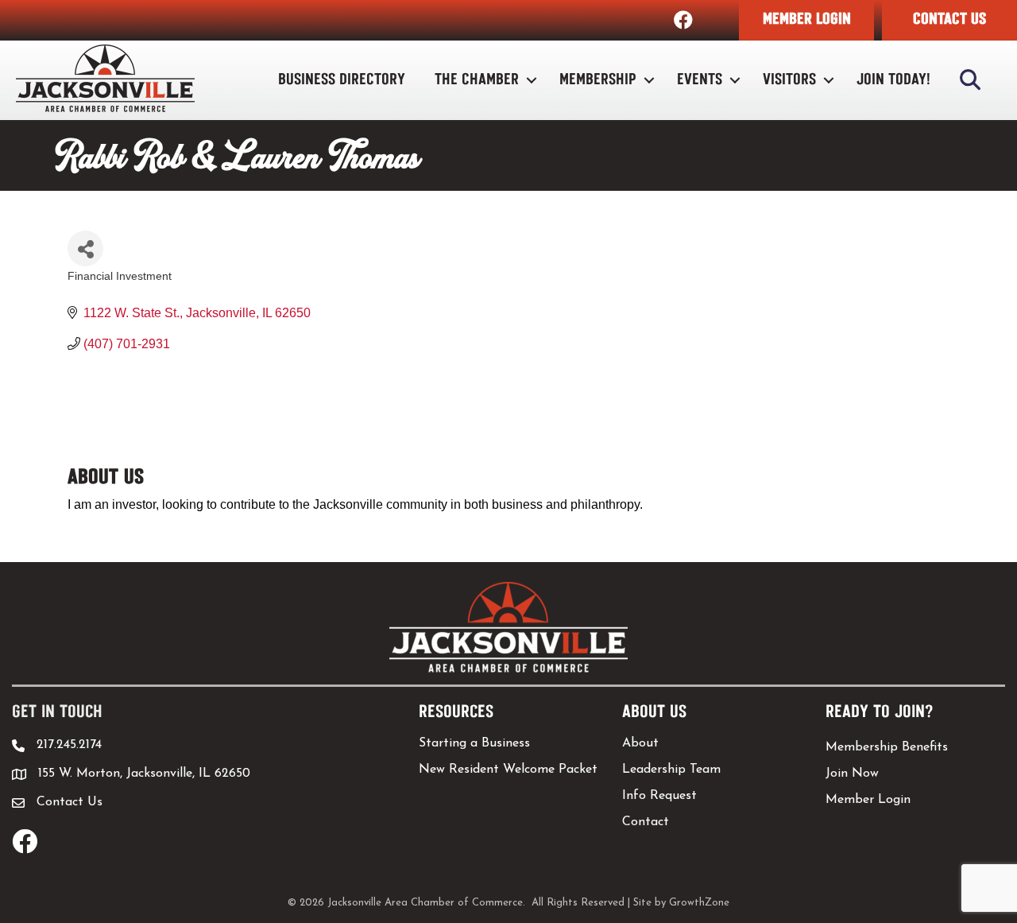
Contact (645, 822)
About (640, 743)
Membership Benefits (887, 747)
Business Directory (341, 79)
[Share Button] (85, 248)
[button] (806, 20)
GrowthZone (699, 903)
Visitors (789, 79)
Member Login (868, 799)
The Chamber (477, 79)
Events (699, 79)
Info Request (659, 795)
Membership (597, 79)
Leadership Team (671, 769)
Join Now (852, 773)
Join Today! (893, 79)
